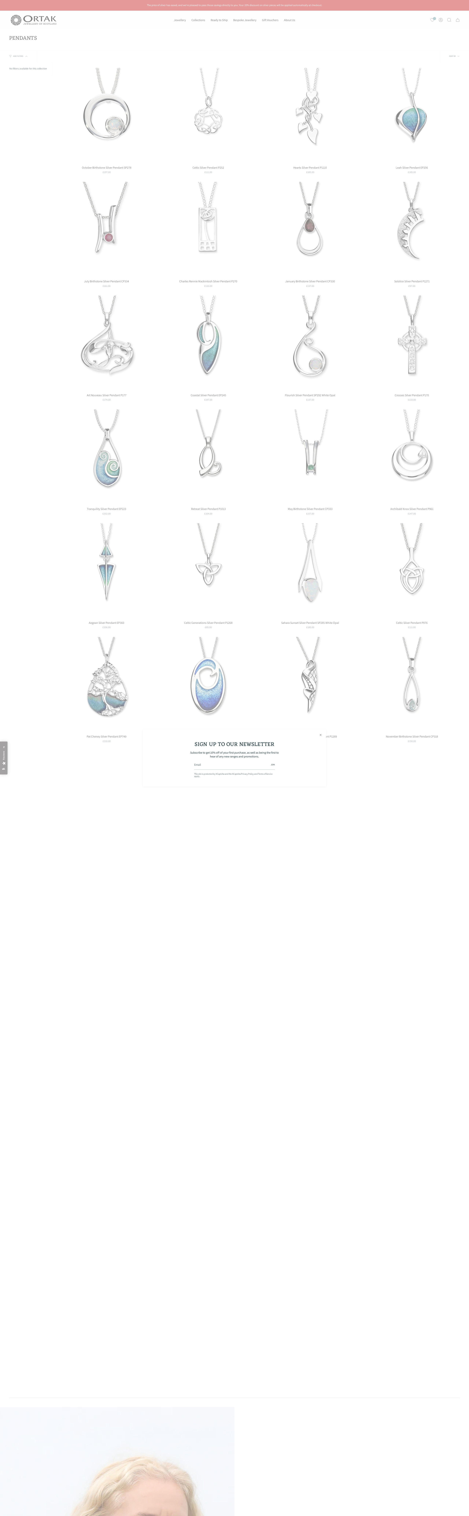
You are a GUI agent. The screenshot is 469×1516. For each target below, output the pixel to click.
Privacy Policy (247, 773)
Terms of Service (265, 773)
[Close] (320, 735)
